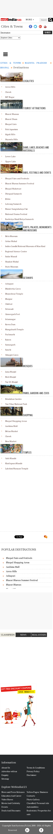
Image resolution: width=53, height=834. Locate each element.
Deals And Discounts (10, 810)
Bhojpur (8, 298)
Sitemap (5, 778)
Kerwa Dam (10, 324)
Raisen (8, 339)
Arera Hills (10, 86)
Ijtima (7, 198)
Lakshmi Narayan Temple (16, 468)
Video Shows (7, 799)
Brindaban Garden (13, 399)
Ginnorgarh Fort (12, 314)
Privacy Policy (33, 771)
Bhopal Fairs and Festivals (17, 178)
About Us (5, 767)
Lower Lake (10, 156)
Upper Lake (10, 161)
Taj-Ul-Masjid (11, 382)
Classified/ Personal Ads (38, 803)
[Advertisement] (26, 7)
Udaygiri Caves (12, 354)
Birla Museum (11, 236)
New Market (10, 441)
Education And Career (11, 795)
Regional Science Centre (16, 251)
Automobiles (32, 806)
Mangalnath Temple (14, 329)
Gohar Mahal (11, 241)
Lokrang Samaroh (13, 203)
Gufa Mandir (10, 458)
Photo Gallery (33, 799)
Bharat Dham (11, 119)
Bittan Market (11, 431)
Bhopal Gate (11, 124)
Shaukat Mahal (12, 261)
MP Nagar (9, 97)
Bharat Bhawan (12, 114)
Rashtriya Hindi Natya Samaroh (19, 219)
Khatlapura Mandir (13, 463)
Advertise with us (9, 771)
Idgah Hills (10, 134)
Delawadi (9, 309)
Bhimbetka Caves (13, 288)
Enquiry (4, 775)
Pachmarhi (10, 334)
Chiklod (8, 304)
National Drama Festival (16, 214)
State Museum (11, 266)
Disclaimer (31, 775)
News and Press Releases (13, 792)
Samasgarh (10, 344)
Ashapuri (9, 283)
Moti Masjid (10, 376)
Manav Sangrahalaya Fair (16, 209)
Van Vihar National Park (16, 404)
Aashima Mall (11, 426)
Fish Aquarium (11, 129)
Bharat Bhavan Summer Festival (19, 183)
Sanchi (8, 349)
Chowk (8, 92)
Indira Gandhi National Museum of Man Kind (25, 246)
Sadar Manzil (11, 256)
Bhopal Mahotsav (13, 188)
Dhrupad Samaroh (13, 193)
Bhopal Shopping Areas (16, 421)
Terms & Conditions (36, 767)
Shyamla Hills (11, 139)
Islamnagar (10, 319)
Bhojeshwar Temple (14, 293)
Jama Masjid (10, 371)
